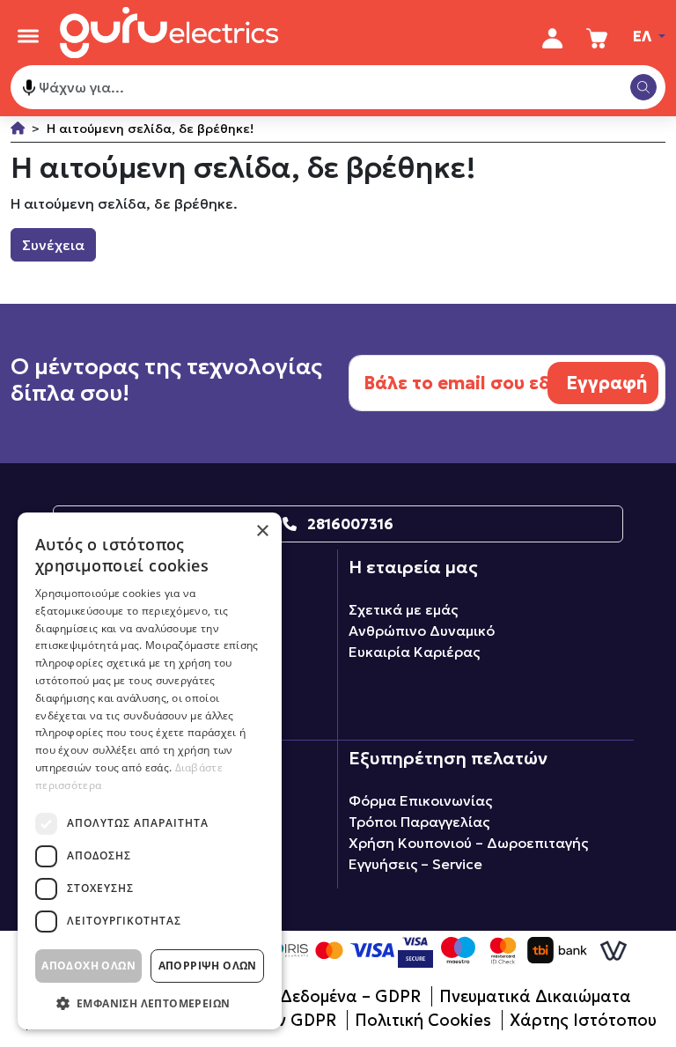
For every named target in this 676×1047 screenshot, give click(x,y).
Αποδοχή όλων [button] (88, 965)
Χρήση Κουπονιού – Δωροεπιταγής (468, 843)
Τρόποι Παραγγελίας (419, 821)
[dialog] (150, 770)
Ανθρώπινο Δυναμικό (422, 630)
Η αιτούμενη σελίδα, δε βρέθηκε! (150, 128)
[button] (149, 1003)
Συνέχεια (53, 245)
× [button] (261, 531)
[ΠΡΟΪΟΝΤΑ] (28, 36)
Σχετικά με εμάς (403, 609)
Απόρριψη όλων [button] (207, 965)
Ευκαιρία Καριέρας (414, 651)
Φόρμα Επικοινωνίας (420, 800)
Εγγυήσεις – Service (415, 864)
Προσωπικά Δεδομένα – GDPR (301, 996)
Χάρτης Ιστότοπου (583, 1020)
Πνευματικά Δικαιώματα (535, 996)
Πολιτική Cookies (423, 1020)
